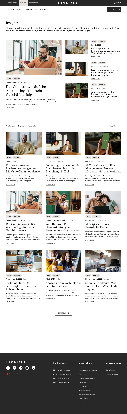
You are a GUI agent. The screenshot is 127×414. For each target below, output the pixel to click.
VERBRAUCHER (12, 3)
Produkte (10, 9)
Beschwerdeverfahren (87, 394)
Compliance (83, 403)
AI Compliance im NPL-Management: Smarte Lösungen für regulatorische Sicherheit (105, 94)
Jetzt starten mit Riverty (88, 370)
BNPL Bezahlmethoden (61, 370)
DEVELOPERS (33, 3)
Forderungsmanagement (62, 374)
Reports (21, 126)
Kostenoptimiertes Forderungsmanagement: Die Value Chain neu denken (105, 50)
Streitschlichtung (85, 390)
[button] (114, 126)
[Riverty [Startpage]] (67, 3)
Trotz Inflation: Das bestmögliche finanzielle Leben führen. (21, 286)
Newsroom (43, 9)
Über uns (82, 374)
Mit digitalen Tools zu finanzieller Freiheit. (98, 226)
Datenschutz (83, 399)
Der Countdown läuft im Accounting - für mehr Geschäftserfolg (26, 91)
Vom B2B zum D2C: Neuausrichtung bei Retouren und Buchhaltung (63, 227)
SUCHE (118, 3)
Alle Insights (10, 126)
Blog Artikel (32, 126)
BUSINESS (23, 3)
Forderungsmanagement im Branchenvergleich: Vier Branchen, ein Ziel (104, 72)
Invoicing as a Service (61, 382)
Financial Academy (111, 374)
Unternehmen (31, 9)
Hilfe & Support (110, 370)
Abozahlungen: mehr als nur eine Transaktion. (63, 285)
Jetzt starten (114, 9)
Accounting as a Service (61, 378)
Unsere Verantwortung (87, 378)
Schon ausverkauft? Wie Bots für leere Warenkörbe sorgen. (101, 286)
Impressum (83, 386)
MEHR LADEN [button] (63, 313)
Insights (19, 9)
